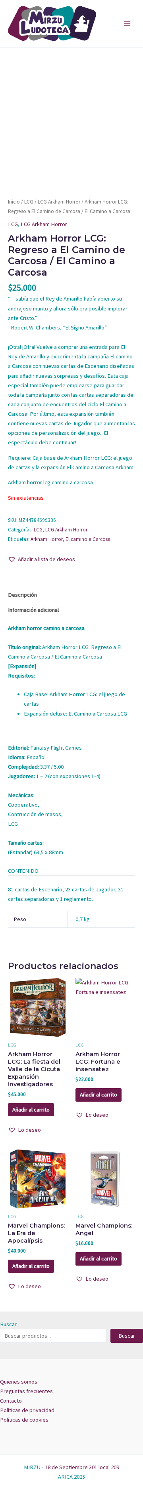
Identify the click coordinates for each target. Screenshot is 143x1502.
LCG (28, 201)
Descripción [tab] (22, 594)
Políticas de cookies (24, 1419)
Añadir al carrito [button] (31, 1109)
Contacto (11, 1400)
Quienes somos (18, 1381)
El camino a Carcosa (88, 539)
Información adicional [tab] (33, 609)
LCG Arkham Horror (59, 201)
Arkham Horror (47, 539)
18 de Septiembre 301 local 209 (82, 1467)
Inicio (14, 201)
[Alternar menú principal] (127, 24)
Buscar (8, 1324)
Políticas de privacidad (27, 1410)
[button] (41, 559)
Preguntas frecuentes (26, 1391)
